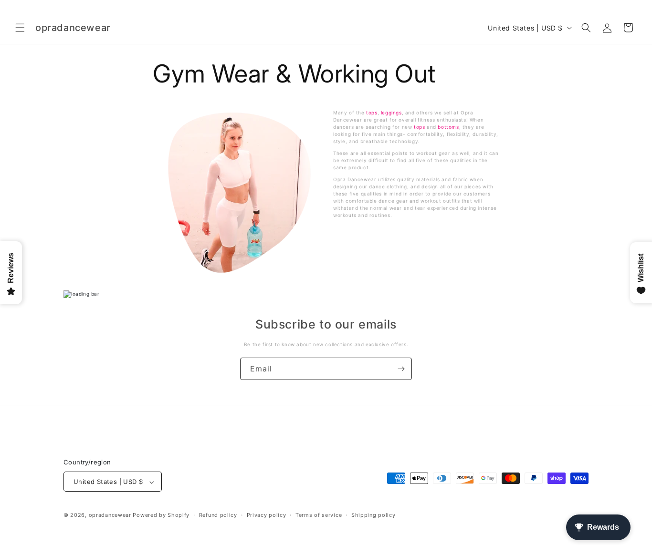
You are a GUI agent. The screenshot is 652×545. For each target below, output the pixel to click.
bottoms (448, 127)
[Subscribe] (400, 369)
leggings (391, 112)
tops (371, 112)
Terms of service (318, 515)
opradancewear (110, 515)
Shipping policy (373, 515)
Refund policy (218, 515)
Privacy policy (266, 515)
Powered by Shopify (161, 515)
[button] (20, 27)
